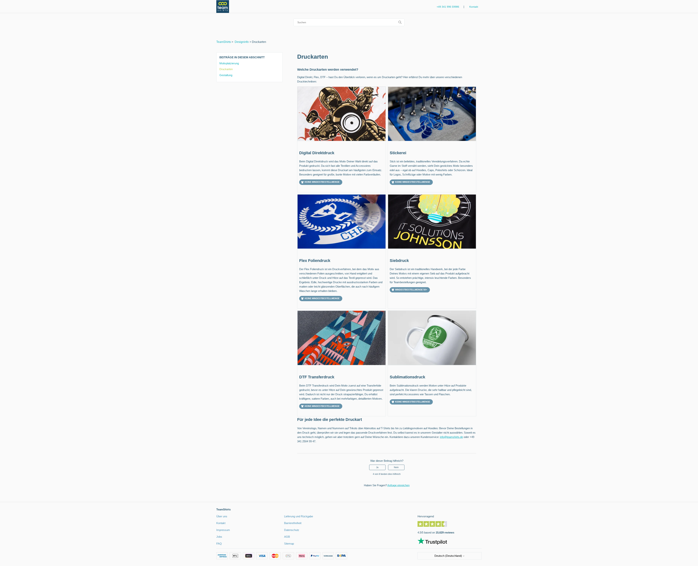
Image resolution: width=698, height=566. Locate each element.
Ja (377, 467)
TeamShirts (223, 41)
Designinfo (242, 41)
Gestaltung (225, 75)
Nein (396, 467)
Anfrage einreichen (398, 485)
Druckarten (226, 69)
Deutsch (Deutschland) (448, 555)
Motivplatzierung (229, 63)
